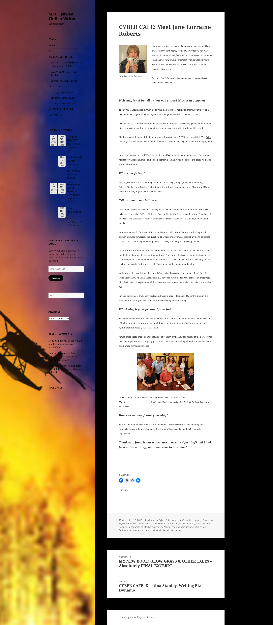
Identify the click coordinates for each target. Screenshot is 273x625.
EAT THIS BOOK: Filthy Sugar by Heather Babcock (65, 369)
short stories (134, 530)
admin (150, 520)
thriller (162, 530)
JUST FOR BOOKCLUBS (60, 109)
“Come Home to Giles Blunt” (156, 318)
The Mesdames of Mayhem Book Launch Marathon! (63, 357)
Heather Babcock (57, 340)
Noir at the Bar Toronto (188, 114)
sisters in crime (150, 530)
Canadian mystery (191, 520)
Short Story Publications (64, 80)
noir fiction (186, 526)
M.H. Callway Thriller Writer (62, 16)
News (174, 520)
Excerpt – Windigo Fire (63, 92)
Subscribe (56, 278)
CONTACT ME (55, 114)
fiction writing (186, 523)
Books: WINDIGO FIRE (60, 56)
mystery (158, 526)
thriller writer (174, 530)
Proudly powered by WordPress (136, 617)
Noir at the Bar (171, 526)
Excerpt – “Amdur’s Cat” (64, 103)
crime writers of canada (165, 523)
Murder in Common (161, 55)
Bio (50, 51)
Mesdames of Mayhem (141, 526)
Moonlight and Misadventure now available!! (65, 344)
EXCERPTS (54, 86)
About (51, 45)
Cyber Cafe (164, 520)
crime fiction (144, 523)
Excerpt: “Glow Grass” (63, 97)
